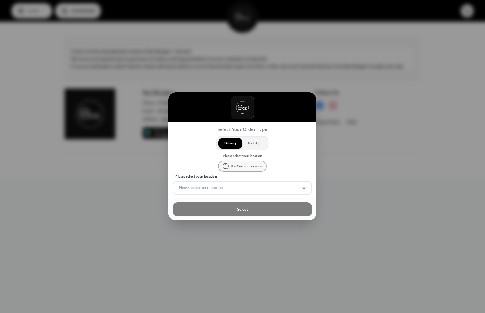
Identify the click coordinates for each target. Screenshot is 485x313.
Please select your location (196, 176)
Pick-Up (254, 143)
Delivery (230, 143)
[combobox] (179, 188)
